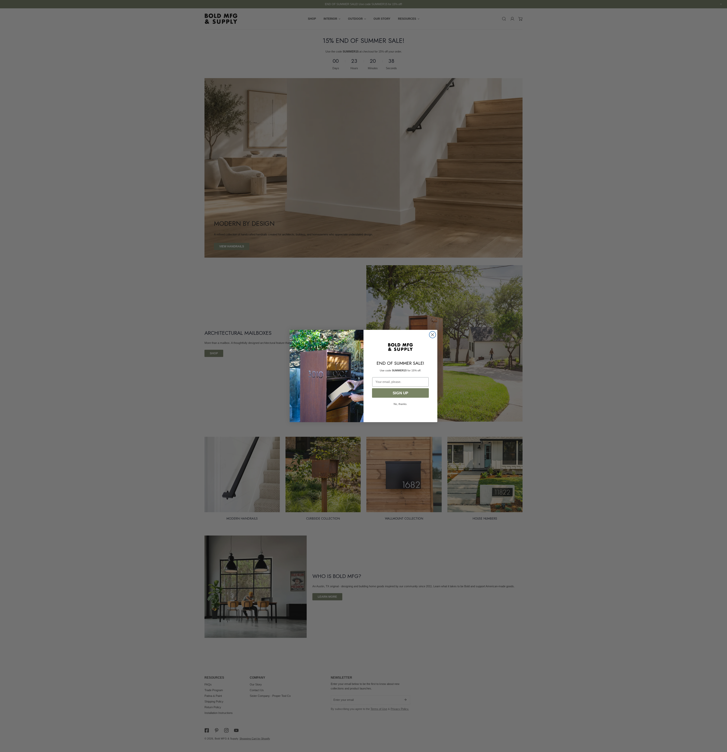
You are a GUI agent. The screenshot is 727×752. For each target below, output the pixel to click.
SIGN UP (400, 393)
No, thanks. (400, 403)
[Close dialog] (432, 334)
